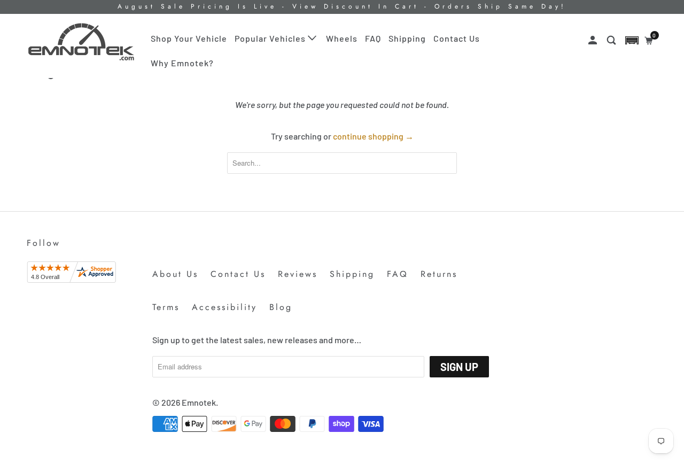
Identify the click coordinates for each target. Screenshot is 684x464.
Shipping (407, 38)
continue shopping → (373, 136)
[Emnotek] (81, 42)
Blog (280, 307)
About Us (175, 274)
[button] (632, 40)
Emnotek (199, 402)
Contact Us (456, 38)
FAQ (373, 38)
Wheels (341, 38)
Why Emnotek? (182, 63)
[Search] (612, 40)
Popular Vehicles (271, 38)
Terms (166, 307)
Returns (439, 274)
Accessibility (224, 307)
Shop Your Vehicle (189, 38)
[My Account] (593, 40)
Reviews (297, 274)
